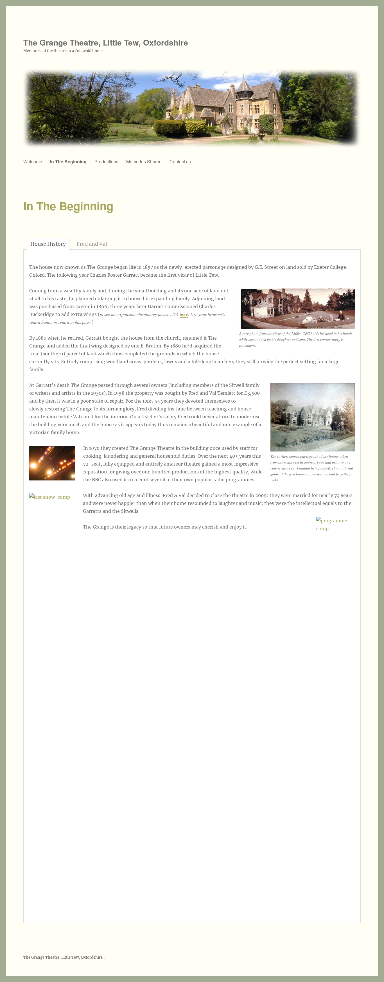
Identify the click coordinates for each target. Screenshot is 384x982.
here (184, 314)
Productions (106, 161)
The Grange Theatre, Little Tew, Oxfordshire (105, 42)
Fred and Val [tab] (91, 244)
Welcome (32, 161)
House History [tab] (48, 244)
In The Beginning (68, 161)
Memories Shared (144, 161)
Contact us (180, 161)
